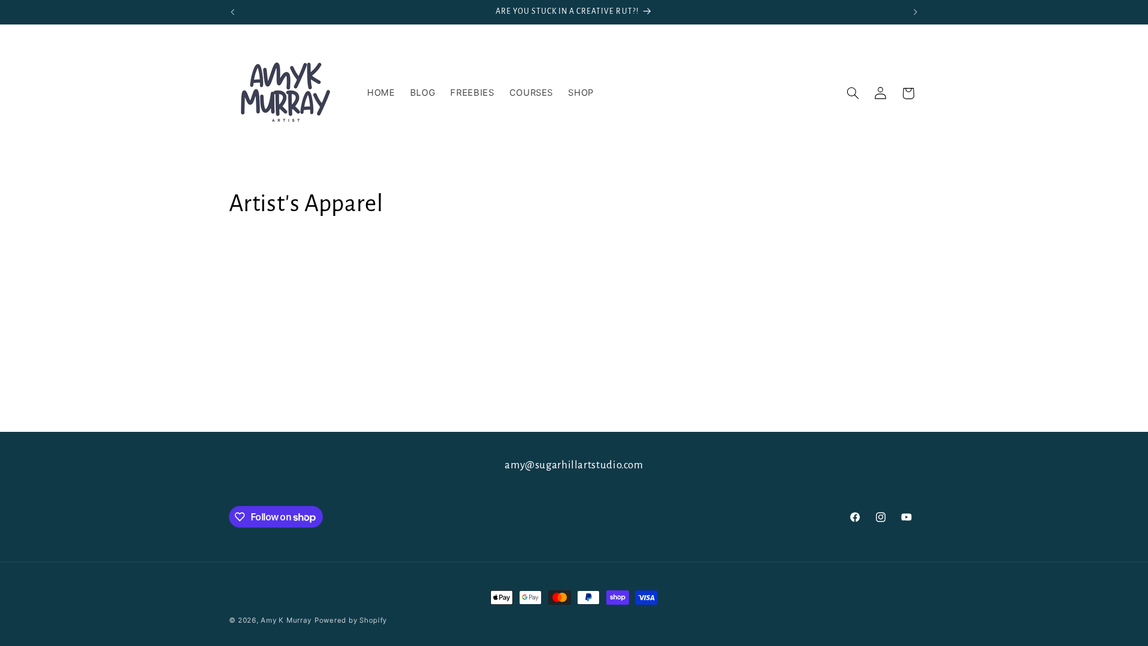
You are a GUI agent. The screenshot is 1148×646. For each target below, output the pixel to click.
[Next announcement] (915, 12)
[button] (852, 93)
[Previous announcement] (232, 12)
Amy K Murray (286, 620)
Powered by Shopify (351, 620)
